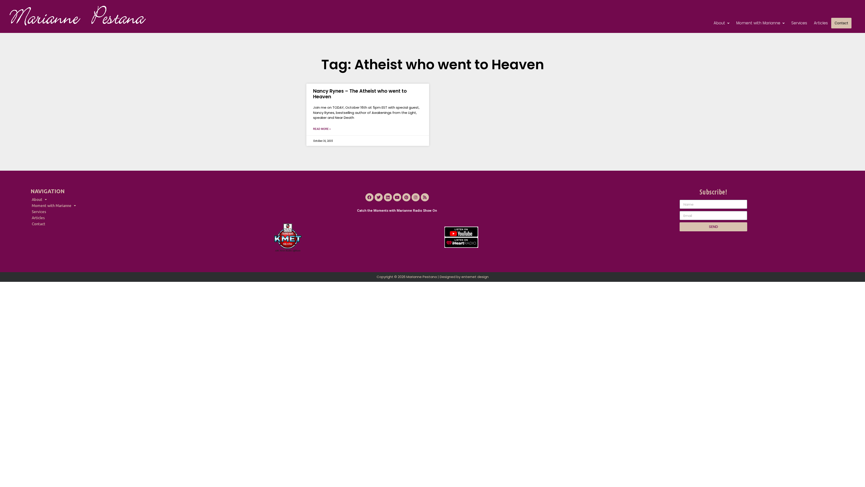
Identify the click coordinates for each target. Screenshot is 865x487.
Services (799, 23)
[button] (721, 23)
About (719, 23)
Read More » (322, 129)
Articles (821, 23)
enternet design (475, 276)
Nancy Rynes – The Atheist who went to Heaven (360, 94)
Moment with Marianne (758, 23)
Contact (841, 23)
